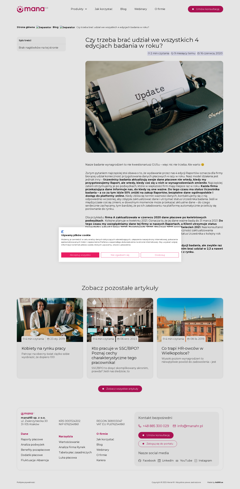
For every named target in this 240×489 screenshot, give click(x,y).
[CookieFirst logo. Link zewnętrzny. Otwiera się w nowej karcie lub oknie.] (62, 231)
